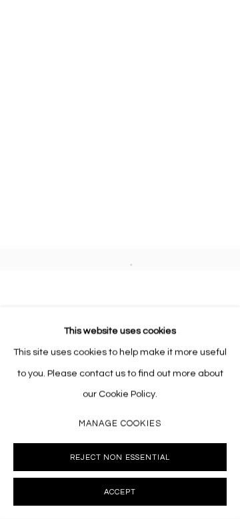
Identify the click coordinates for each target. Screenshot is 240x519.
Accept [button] (120, 492)
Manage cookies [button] (120, 423)
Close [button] (217, 23)
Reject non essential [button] (119, 457)
